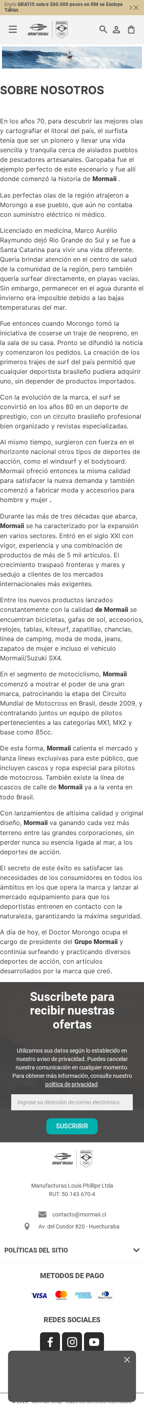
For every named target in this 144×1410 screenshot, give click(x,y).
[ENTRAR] (117, 30)
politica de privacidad (71, 1084)
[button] (72, 1250)
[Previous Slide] (10, 7)
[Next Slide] (130, 7)
